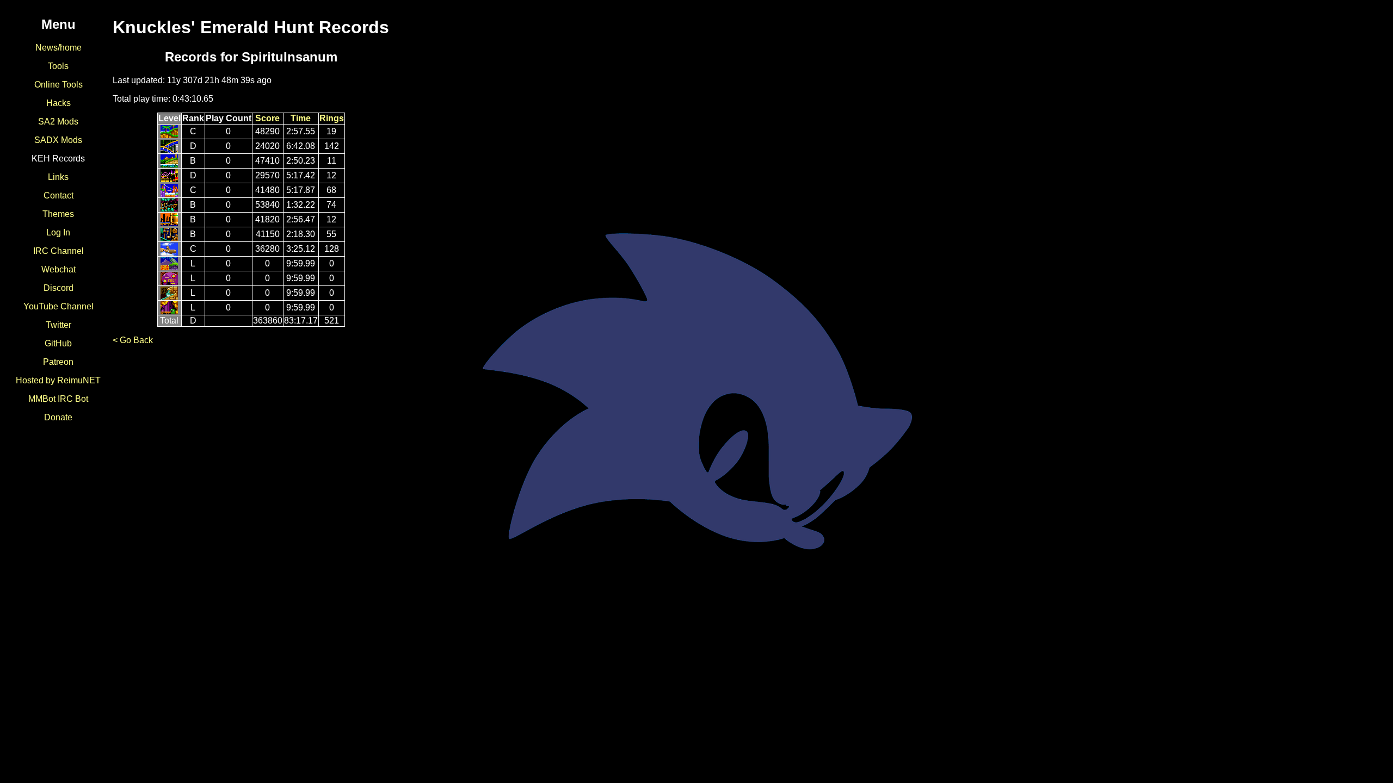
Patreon (58, 361)
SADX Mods (58, 140)
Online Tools (58, 84)
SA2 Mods (58, 121)
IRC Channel (58, 251)
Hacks (58, 103)
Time (301, 118)
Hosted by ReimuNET (58, 380)
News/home (58, 47)
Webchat (58, 269)
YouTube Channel (58, 306)
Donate (58, 417)
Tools (58, 66)
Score (267, 118)
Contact (58, 195)
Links (58, 177)
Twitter (58, 325)
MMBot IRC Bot (58, 398)
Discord (58, 288)
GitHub (58, 343)
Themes (58, 214)
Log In (58, 232)
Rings (331, 118)
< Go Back (133, 340)
